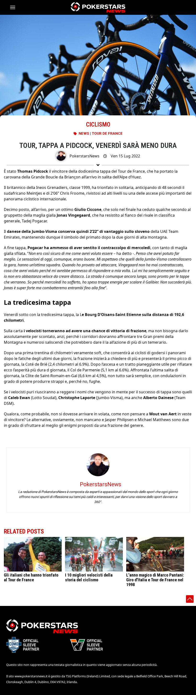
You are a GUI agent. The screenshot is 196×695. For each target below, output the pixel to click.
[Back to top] (190, 599)
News (84, 133)
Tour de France (107, 133)
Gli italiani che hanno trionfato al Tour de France (31, 577)
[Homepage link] (98, 7)
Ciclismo (98, 124)
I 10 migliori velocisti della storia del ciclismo (89, 577)
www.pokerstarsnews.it (31, 676)
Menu (15, 7)
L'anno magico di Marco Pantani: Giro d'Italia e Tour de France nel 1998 (155, 579)
